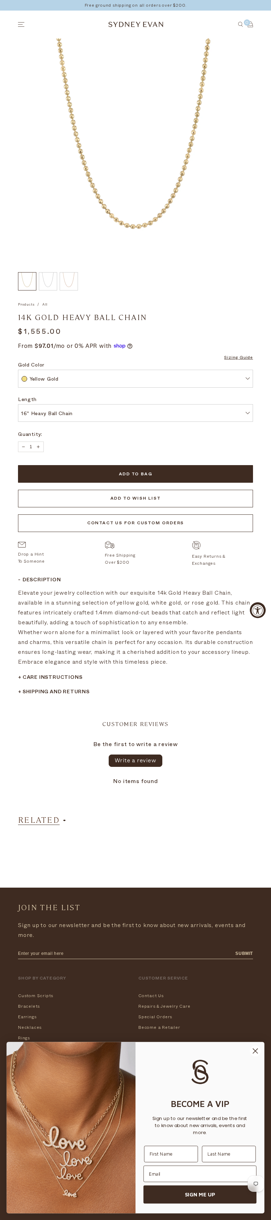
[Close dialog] (255, 1051)
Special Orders (155, 1017)
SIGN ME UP (200, 1194)
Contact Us (151, 996)
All (45, 304)
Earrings (27, 1017)
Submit (244, 953)
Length (27, 400)
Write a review (135, 760)
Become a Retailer (159, 1027)
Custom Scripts (35, 996)
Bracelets (29, 1006)
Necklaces (30, 1027)
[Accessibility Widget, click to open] (258, 610)
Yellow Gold (44, 379)
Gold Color (31, 365)
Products (26, 304)
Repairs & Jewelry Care (164, 1006)
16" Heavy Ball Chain (47, 414)
